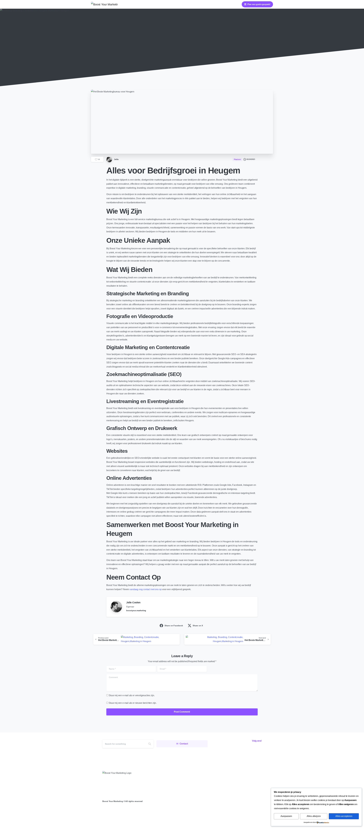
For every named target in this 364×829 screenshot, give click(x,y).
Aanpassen (286, 816)
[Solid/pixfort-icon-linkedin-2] (258, 749)
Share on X (198, 625)
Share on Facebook (174, 625)
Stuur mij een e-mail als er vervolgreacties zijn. (132, 695)
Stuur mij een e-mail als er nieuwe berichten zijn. (133, 703)
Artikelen (149, 55)
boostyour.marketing (136, 610)
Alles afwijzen (314, 816)
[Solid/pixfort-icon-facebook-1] (245, 749)
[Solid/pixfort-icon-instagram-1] (252, 749)
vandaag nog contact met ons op (146, 589)
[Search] (150, 744)
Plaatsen (162, 55)
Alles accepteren (343, 816)
